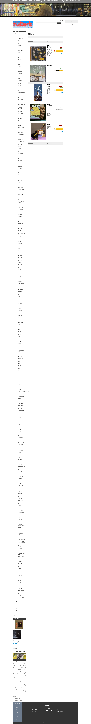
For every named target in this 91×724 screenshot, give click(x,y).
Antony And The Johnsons (20, 172)
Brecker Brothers (21, 338)
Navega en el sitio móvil (45, 722)
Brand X (19, 334)
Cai (18, 377)
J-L (16, 603)
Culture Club (20, 566)
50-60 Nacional (21, 692)
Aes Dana (19, 61)
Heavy (15, 670)
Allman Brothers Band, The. (21, 105)
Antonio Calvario (20, 153)
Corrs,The (20, 527)
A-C (34, 32)
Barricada (19, 236)
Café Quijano (20, 375)
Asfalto (19, 182)
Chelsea (19, 452)
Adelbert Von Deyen (21, 50)
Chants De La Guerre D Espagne (21, 435)
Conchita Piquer (20, 515)
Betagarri (19, 262)
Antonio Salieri (20, 168)
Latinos (16, 688)
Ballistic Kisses (20, 212)
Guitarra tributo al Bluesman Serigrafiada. (49, 127)
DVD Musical (20, 686)
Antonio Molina (20, 162)
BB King (19, 241)
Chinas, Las (20, 471)
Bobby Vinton (20, 312)
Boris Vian (19, 324)
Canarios (19, 387)
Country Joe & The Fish (21, 534)
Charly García (20, 448)
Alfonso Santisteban (21, 92)
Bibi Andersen (20, 267)
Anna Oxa (19, 146)
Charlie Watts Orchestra (20, 447)
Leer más (14, 643)
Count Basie (20, 531)
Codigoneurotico (20, 505)
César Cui (19, 429)
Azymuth (19, 199)
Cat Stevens (20, 422)
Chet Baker (20, 459)
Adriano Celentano (21, 57)
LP (14, 666)
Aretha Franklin (20, 176)
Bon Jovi (19, 317)
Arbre (19, 174)
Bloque (19, 296)
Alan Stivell (20, 73)
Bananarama (20, 214)
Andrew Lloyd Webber (21, 134)
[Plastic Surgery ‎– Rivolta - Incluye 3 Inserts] (17, 634)
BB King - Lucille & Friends (49, 46)
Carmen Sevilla (20, 412)
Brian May (19, 343)
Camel (19, 382)
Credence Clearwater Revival (21, 546)
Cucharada (20, 563)
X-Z (17, 719)
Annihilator (20, 148)
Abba (19, 43)
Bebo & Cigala (20, 246)
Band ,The (20, 216)
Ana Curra (20, 122)
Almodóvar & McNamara (20, 108)
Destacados (17, 698)
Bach (19, 204)
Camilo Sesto (20, 386)
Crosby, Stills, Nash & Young (21, 554)
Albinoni (19, 85)
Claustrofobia (20, 500)
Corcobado (20, 521)
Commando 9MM (21, 510)
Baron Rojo (20, 228)
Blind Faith (20, 291)
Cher (19, 457)
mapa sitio (61, 20)
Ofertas (16, 700)
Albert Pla (19, 83)
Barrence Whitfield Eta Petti (21, 234)
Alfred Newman (20, 94)
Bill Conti (19, 269)
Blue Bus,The (20, 298)
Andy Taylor (20, 137)
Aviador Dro (20, 192)
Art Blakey (20, 180)
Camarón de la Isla (21, 380)
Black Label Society (21, 283)
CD (25, 664)
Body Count (20, 315)
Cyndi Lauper (20, 575)
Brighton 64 (20, 345)
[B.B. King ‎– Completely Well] (38, 112)
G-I (16, 601)
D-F (17, 707)
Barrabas (19, 230)
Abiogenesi (20, 45)
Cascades (20, 420)
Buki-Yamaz (20, 361)
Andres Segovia (20, 132)
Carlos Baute (20, 401)
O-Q (16, 606)
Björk (19, 278)
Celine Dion (20, 427)
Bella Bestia (20, 255)
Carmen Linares (20, 408)
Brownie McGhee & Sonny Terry (21, 351)
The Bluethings (20, 593)
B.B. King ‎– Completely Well (49, 105)
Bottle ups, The (20, 327)
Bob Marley (20, 305)
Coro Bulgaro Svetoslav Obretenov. (21, 525)
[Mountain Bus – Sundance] (19, 624)
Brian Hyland (20, 341)
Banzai (19, 221)
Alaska (19, 76)
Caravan (19, 398)
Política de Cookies (35, 709)
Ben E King (20, 257)
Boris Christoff (20, 322)
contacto (57, 20)
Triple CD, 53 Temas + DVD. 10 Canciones (49, 69)
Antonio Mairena (20, 160)
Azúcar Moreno (20, 194)
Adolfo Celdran (20, 54)
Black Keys (20, 281)
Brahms (19, 331)
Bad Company (20, 209)
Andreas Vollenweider (21, 130)
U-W (16, 610)
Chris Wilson (20, 483)
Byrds (19, 370)
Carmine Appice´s (21, 38)
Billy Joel (19, 276)
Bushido (19, 368)
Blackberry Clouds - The (21, 287)
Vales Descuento (60, 707)
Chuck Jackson (20, 491)
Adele (19, 52)
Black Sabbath (20, 285)
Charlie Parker (20, 444)
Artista (15, 33)
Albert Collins (20, 80)
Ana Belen (19, 120)
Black (19, 279)
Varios (15, 684)
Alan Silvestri (20, 71)
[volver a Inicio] (28, 32)
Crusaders (20, 561)
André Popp (20, 129)
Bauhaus (19, 239)
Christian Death (20, 485)
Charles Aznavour (21, 437)
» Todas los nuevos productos (21, 651)
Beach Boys (20, 243)
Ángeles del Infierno (21, 141)
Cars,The (19, 417)
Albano (19, 78)
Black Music (17, 678)
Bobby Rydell (20, 310)
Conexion (19, 517)
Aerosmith (19, 59)
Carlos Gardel (20, 405)
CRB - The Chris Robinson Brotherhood (21, 542)
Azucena (19, 196)
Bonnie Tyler (20, 320)
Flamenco (20, 674)
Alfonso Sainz (20, 90)
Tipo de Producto (17, 615)
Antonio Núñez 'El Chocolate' (21, 164)
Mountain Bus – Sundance (18, 640)
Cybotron (19, 573)
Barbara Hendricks (21, 223)
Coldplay (19, 507)
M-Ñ (16, 605)
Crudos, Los (20, 559)
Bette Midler (20, 264)
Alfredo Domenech (21, 97)
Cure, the (19, 568)
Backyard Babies (21, 207)
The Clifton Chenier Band (21, 598)
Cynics (19, 577)
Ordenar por (49, 41)
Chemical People (21, 455)
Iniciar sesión (75, 24)
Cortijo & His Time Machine (21, 529)
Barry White (20, 238)
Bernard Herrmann (21, 260)
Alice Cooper (20, 101)
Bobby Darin (20, 308)
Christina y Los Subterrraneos (20, 487)
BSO (19, 670)
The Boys (19, 595)
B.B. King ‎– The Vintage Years (49, 85)
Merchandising (18, 682)
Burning (19, 365)
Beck (19, 248)
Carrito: (70, 21)
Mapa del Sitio (34, 711)
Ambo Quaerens (21, 113)
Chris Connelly (20, 476)
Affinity (19, 62)
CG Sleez (19, 431)
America (19, 115)
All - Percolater (20, 102)
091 (18, 40)
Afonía (19, 64)
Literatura (21, 700)
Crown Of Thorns (21, 556)
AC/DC (19, 47)
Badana (19, 211)
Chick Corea (20, 464)
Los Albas (19, 582)
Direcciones (59, 709)
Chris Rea (19, 480)
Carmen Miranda (21, 410)
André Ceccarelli (21, 127)
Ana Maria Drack (21, 123)
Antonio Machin (20, 158)
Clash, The (20, 498)
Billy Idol (19, 274)
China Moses (20, 469)
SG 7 (23, 668)
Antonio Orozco (20, 166)
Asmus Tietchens (21, 185)
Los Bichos (20, 584)
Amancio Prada (20, 111)
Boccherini (20, 313)
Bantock (19, 219)
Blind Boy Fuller (20, 289)
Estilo (15, 613)
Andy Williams (20, 139)
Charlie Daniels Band (21, 442)
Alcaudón (19, 87)
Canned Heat (20, 389)
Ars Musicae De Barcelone (20, 178)
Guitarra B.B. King (49, 124)
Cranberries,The (21, 537)
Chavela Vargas (20, 450)
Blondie (19, 294)
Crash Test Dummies (21, 539)
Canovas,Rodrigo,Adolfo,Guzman (22, 391)
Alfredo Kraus (20, 99)
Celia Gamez (20, 426)
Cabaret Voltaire (20, 372)
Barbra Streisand (21, 226)
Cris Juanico (20, 548)
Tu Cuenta (60, 703)
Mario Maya (20, 588)
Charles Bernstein (21, 439)
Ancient (19, 125)
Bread (19, 336)
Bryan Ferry (20, 356)
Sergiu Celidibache (21, 590)
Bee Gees (19, 250)
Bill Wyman (20, 271)
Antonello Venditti (21, 36)
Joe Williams (20, 580)
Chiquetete (20, 473)
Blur (18, 301)
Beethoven (20, 253)
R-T (16, 608)
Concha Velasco (20, 514)
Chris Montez (20, 478)
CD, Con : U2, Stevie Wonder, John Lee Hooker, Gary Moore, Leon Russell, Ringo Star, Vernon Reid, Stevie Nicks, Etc (49, 53)
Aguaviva (19, 68)
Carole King (20, 415)
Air (18, 69)
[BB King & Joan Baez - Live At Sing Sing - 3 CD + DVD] (38, 73)
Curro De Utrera (20, 570)
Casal (19, 419)
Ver (61, 53)
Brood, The (20, 348)
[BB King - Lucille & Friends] (38, 53)
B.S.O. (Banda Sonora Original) (21, 202)
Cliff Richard (20, 503)
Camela (19, 384)
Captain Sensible (21, 394)
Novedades (16, 618)
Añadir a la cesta (59, 70)
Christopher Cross (21, 489)
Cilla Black (20, 496)
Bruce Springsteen (21, 354)
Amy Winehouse (20, 118)
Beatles (19, 245)
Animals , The (20, 144)
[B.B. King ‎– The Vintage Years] (38, 92)
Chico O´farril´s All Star (22, 466)
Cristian (19, 550)
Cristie (19, 551)
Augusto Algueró (20, 187)
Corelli (19, 522)
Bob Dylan (20, 303)
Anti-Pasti (19, 151)
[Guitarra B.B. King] (38, 131)
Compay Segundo (21, 512)
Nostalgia (23, 684)
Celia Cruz (20, 424)
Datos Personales (60, 711)
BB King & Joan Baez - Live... (49, 66)
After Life (19, 66)
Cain (19, 379)
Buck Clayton (20, 358)
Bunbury (19, 363)
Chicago (19, 462)
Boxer (19, 329)
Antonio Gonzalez (21, 155)
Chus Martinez (20, 493)
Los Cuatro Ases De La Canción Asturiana (21, 586)
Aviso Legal (33, 707)
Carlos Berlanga (20, 403)
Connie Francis (20, 519)
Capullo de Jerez (21, 396)
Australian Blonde (21, 189)
